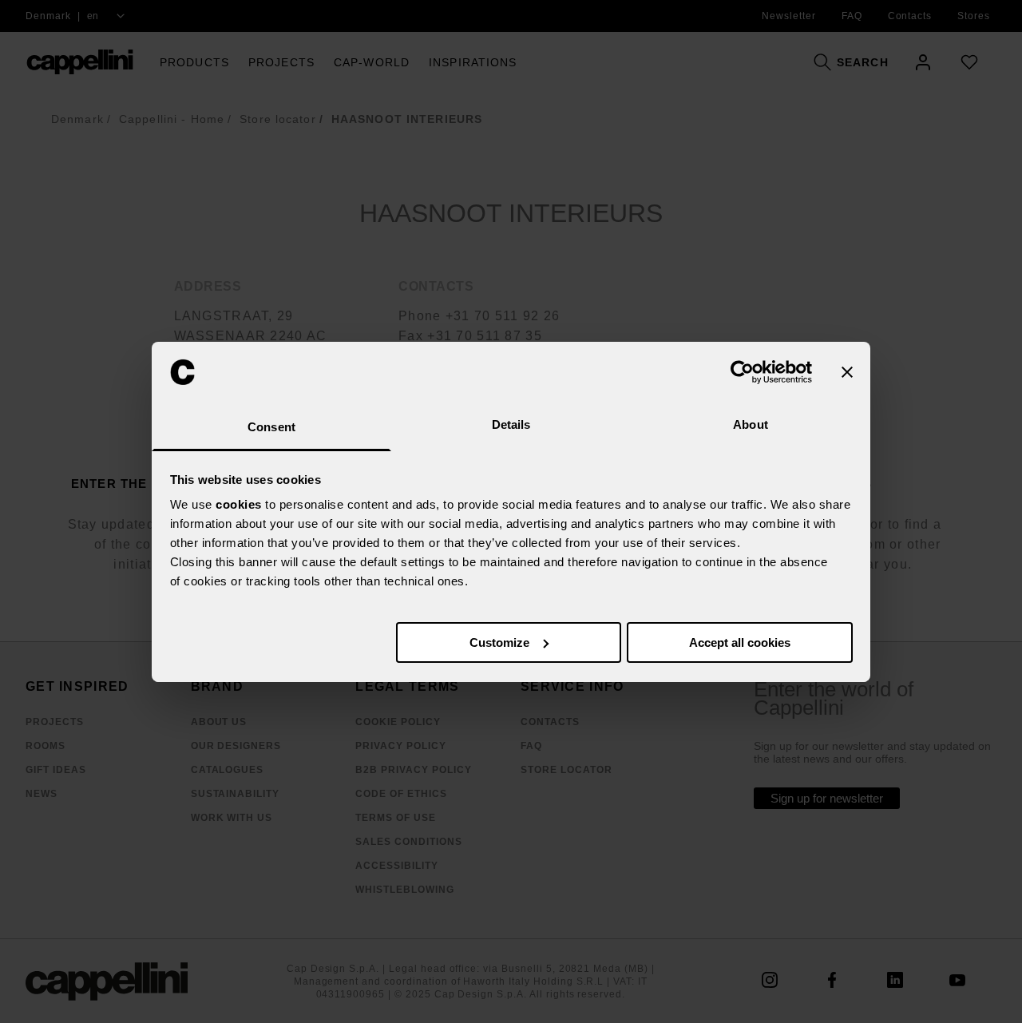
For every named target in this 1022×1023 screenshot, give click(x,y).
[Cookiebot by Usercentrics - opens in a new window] (742, 372)
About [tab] (750, 424)
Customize (499, 642)
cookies (239, 504)
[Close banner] (847, 372)
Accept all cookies (739, 642)
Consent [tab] (271, 427)
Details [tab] (511, 424)
